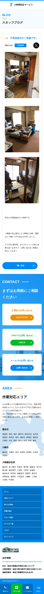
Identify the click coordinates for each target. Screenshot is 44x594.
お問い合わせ (22, 368)
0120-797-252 (22, 317)
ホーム (6, 491)
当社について (8, 498)
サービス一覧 (8, 524)
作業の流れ (8, 511)
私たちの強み (8, 504)
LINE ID (22, 342)
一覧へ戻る (20, 265)
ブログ (6, 530)
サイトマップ (8, 537)
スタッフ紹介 (8, 517)
